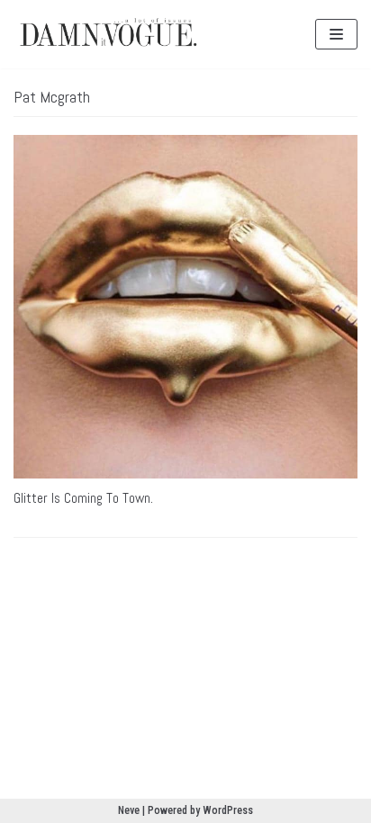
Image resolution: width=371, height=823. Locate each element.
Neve (129, 810)
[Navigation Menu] (336, 34)
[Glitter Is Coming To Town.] (185, 307)
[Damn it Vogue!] (108, 34)
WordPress (228, 810)
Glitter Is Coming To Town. (83, 498)
